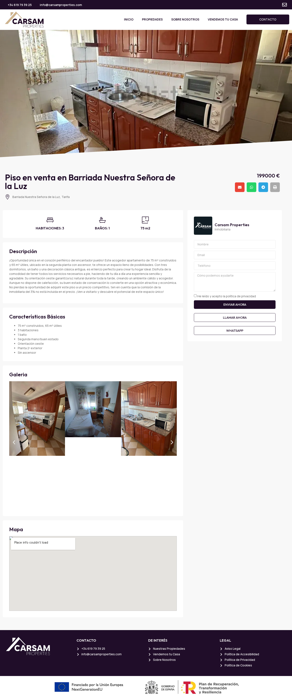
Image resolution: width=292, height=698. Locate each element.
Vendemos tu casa (223, 19)
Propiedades (152, 19)
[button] (240, 187)
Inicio (128, 19)
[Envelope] (284, 4)
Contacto (267, 19)
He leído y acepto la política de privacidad (226, 296)
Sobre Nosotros (185, 19)
